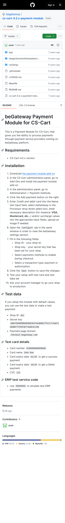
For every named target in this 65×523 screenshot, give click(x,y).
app (11, 52)
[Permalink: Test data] (3, 294)
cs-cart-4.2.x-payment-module (22, 18)
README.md (15, 89)
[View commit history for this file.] (58, 45)
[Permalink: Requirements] (3, 150)
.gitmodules (14, 71)
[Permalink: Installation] (3, 166)
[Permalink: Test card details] (3, 342)
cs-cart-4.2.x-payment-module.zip (26, 95)
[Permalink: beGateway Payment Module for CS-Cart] (3, 120)
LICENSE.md (15, 77)
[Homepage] (32, 4)
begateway (13, 14)
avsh (11, 45)
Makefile (13, 83)
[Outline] (61, 105)
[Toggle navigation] (4, 4)
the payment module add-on (38, 173)
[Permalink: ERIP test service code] (3, 380)
